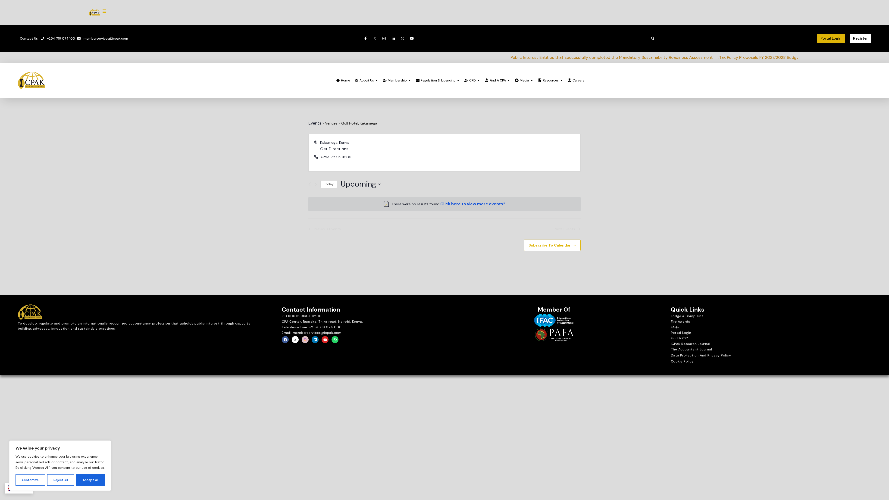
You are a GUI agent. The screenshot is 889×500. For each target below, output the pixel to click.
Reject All (60, 480)
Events (314, 123)
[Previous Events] (309, 184)
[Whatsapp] (335, 339)
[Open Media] (531, 80)
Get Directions (334, 149)
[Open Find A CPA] (508, 80)
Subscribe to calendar (550, 245)
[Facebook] (285, 339)
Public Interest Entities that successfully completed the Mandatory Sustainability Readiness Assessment (540, 57)
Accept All (90, 480)
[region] (60, 466)
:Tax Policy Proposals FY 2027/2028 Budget (688, 57)
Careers (578, 80)
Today (329, 184)
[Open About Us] (376, 80)
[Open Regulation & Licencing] (458, 80)
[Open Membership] (409, 80)
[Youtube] (325, 339)
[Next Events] (315, 184)
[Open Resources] (561, 80)
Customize (30, 480)
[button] (652, 38)
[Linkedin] (315, 339)
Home (345, 80)
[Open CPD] (478, 80)
